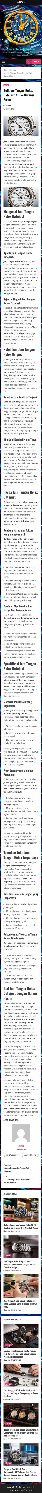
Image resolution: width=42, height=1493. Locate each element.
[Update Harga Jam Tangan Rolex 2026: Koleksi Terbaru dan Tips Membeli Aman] (21, 1210)
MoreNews (14, 1490)
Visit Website (11, 1155)
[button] (3, 61)
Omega (8, 1345)
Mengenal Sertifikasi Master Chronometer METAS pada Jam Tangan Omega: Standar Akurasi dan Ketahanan (20, 1472)
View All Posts (30, 1155)
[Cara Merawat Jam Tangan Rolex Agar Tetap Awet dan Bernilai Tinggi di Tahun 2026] (21, 1286)
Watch (36, 61)
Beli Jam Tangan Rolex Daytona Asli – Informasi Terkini (18, 1179)
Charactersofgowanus (21, 49)
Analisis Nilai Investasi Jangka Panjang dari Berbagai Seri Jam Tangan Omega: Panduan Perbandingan (20, 1353)
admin (8, 105)
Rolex (6, 85)
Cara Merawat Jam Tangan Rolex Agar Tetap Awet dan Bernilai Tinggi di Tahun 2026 (20, 1303)
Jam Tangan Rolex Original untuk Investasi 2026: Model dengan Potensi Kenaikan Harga (20, 1264)
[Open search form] (23, 61)
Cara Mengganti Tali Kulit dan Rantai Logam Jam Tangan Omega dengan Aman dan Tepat (21, 1393)
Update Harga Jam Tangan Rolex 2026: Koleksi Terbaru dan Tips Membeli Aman (21, 1226)
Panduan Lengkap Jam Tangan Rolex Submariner (17, 1168)
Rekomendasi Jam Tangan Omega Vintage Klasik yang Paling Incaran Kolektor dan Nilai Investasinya (21, 1432)
